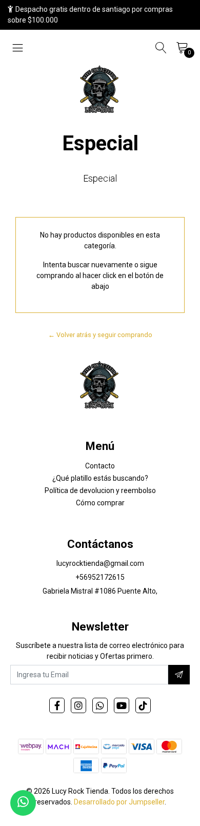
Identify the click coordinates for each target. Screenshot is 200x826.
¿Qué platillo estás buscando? (100, 478)
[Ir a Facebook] (57, 705)
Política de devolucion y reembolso (100, 490)
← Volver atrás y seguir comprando (100, 335)
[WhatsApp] (100, 705)
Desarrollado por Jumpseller (119, 802)
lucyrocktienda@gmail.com (100, 563)
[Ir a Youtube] (121, 705)
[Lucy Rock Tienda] (100, 90)
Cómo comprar (100, 503)
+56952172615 (100, 577)
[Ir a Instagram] (78, 705)
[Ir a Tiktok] (143, 705)
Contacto (100, 466)
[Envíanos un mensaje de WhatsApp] (23, 803)
